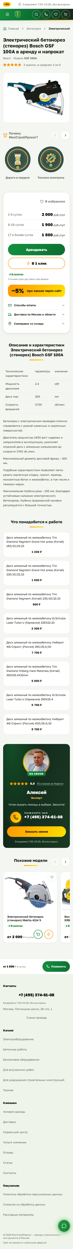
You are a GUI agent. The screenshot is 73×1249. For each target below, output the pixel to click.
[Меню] (7, 14)
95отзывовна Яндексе (50, 783)
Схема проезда (36, 1017)
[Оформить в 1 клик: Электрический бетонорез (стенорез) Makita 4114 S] (48, 934)
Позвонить (58, 966)
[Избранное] (56, 14)
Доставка (9, 1122)
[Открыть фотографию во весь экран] (36, 98)
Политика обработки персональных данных (32, 1194)
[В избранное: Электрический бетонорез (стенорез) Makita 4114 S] (52, 877)
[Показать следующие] (65, 135)
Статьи (7, 1162)
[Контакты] (46, 14)
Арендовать (36, 249)
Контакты (9, 1173)
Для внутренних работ (18, 1069)
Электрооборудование (18, 1039)
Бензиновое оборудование (21, 1059)
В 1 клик (39, 263)
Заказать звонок (36, 831)
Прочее (8, 1090)
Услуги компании (14, 1142)
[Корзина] (65, 14)
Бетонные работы (15, 1049)
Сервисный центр (15, 1132)
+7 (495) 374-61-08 (43, 817)
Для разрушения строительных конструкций (33, 1080)
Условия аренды (14, 1111)
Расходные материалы (18, 1214)
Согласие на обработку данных (24, 1204)
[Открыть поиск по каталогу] (36, 14)
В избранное (55, 201)
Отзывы (8, 1152)
